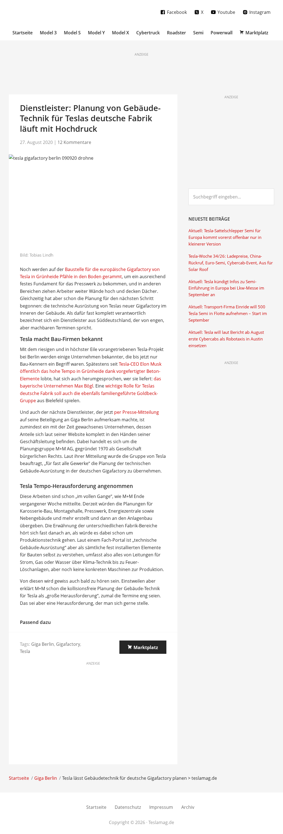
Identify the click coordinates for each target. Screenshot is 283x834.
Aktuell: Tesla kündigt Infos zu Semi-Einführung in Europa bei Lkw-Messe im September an (226, 288)
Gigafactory (68, 644)
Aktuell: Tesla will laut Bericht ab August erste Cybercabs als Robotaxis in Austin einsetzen (226, 339)
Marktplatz (145, 647)
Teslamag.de (41, 12)
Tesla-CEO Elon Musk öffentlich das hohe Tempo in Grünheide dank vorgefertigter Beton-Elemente (90, 371)
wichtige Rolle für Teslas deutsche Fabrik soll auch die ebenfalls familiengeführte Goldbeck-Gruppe (89, 393)
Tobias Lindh (41, 255)
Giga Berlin (42, 644)
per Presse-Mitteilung (136, 412)
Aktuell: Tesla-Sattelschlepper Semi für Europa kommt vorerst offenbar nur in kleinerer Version (224, 237)
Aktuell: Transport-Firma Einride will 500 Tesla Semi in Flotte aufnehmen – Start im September (227, 313)
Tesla (25, 651)
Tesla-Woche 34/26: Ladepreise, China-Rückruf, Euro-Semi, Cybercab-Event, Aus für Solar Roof (230, 263)
